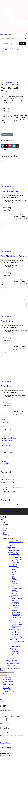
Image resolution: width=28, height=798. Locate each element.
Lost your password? (15, 716)
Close (1, 519)
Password (3, 713)
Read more (3, 224)
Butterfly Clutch (8, 321)
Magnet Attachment (10, 191)
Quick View (4, 185)
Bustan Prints (9, 511)
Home (2, 48)
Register (4, 739)
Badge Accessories (11, 50)
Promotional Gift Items (10, 48)
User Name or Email (5, 710)
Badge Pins (6, 386)
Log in (3, 719)
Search (3, 674)
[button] (6, 43)
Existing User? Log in (5, 743)
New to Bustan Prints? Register (8, 723)
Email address (4, 733)
